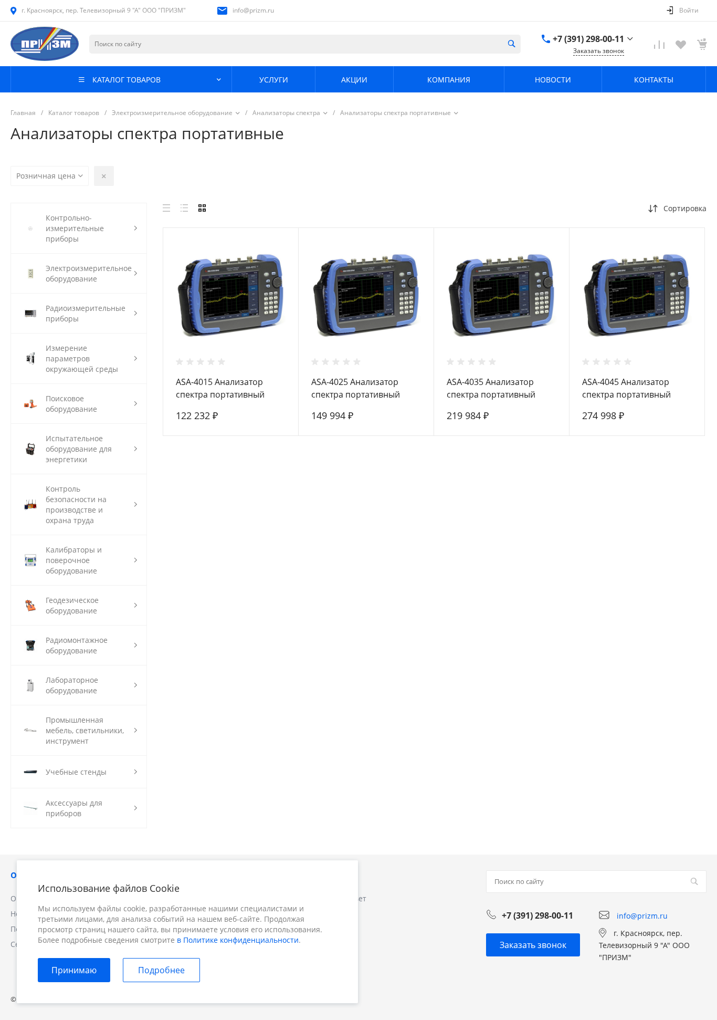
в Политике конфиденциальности (238, 940)
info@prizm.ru (253, 10)
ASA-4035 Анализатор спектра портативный (491, 388)
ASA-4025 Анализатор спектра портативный (355, 388)
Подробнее (161, 970)
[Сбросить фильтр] (104, 176)
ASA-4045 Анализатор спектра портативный (626, 388)
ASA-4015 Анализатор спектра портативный (220, 388)
